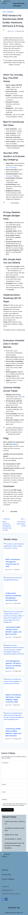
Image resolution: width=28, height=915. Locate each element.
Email (4, 792)
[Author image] (4, 31)
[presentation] (14, 549)
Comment (5, 762)
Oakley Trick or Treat (11, 834)
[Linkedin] (3, 899)
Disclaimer (5, 870)
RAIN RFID (12, 444)
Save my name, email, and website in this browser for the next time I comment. (15, 804)
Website (4, 799)
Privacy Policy (6, 874)
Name (4, 784)
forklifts (19, 396)
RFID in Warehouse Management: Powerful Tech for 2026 (6, 524)
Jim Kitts (11, 31)
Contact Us (5, 886)
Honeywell (9, 176)
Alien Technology (11, 167)
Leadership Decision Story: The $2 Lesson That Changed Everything (14, 845)
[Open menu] (25, 4)
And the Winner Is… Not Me (13, 839)
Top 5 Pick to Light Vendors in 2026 (21, 522)
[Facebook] (6, 899)
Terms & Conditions (8, 879)
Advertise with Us (7, 890)
